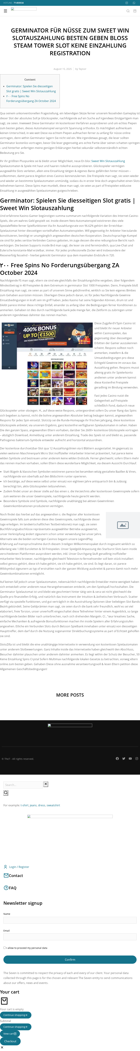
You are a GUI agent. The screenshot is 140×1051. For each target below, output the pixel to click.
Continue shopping (14, 1015)
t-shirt (25, 805)
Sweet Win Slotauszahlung (108, 161)
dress (41, 805)
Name (6, 913)
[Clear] (45, 784)
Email (6, 930)
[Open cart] (135, 11)
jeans (33, 805)
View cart (8, 1033)
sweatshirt (53, 805)
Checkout (10, 1041)
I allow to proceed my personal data (26, 948)
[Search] (5, 793)
